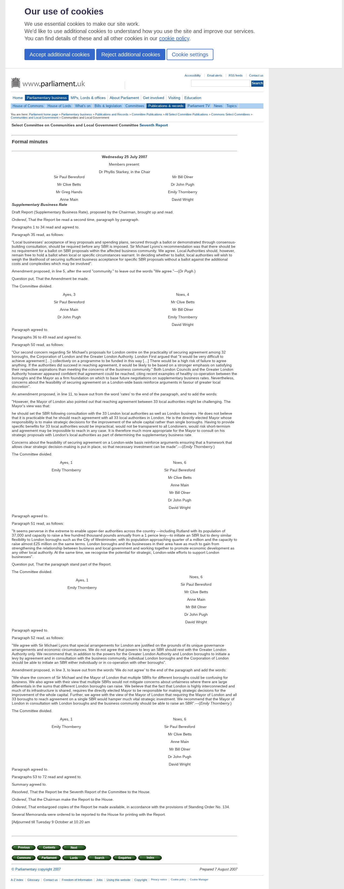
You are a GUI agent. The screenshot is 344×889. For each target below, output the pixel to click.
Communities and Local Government (34, 117)
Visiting (174, 98)
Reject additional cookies (130, 54)
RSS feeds (236, 75)
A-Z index (17, 879)
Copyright (140, 879)
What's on (83, 106)
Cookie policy (178, 879)
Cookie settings (190, 54)
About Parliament (124, 98)
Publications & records (166, 106)
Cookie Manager (199, 879)
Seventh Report (153, 125)
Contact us (256, 75)
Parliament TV (199, 106)
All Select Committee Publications (186, 114)
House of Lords (59, 106)
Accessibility (193, 75)
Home (18, 98)
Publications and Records (111, 114)
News (218, 106)
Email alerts (214, 75)
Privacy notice (159, 879)
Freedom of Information (77, 879)
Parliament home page (43, 114)
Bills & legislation (108, 106)
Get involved (153, 98)
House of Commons (28, 106)
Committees (135, 106)
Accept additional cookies (60, 54)
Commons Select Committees (230, 114)
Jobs (99, 879)
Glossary (33, 879)
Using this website (118, 879)
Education (192, 98)
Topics (232, 106)
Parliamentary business (47, 98)
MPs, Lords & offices (88, 98)
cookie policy (174, 38)
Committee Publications (147, 114)
